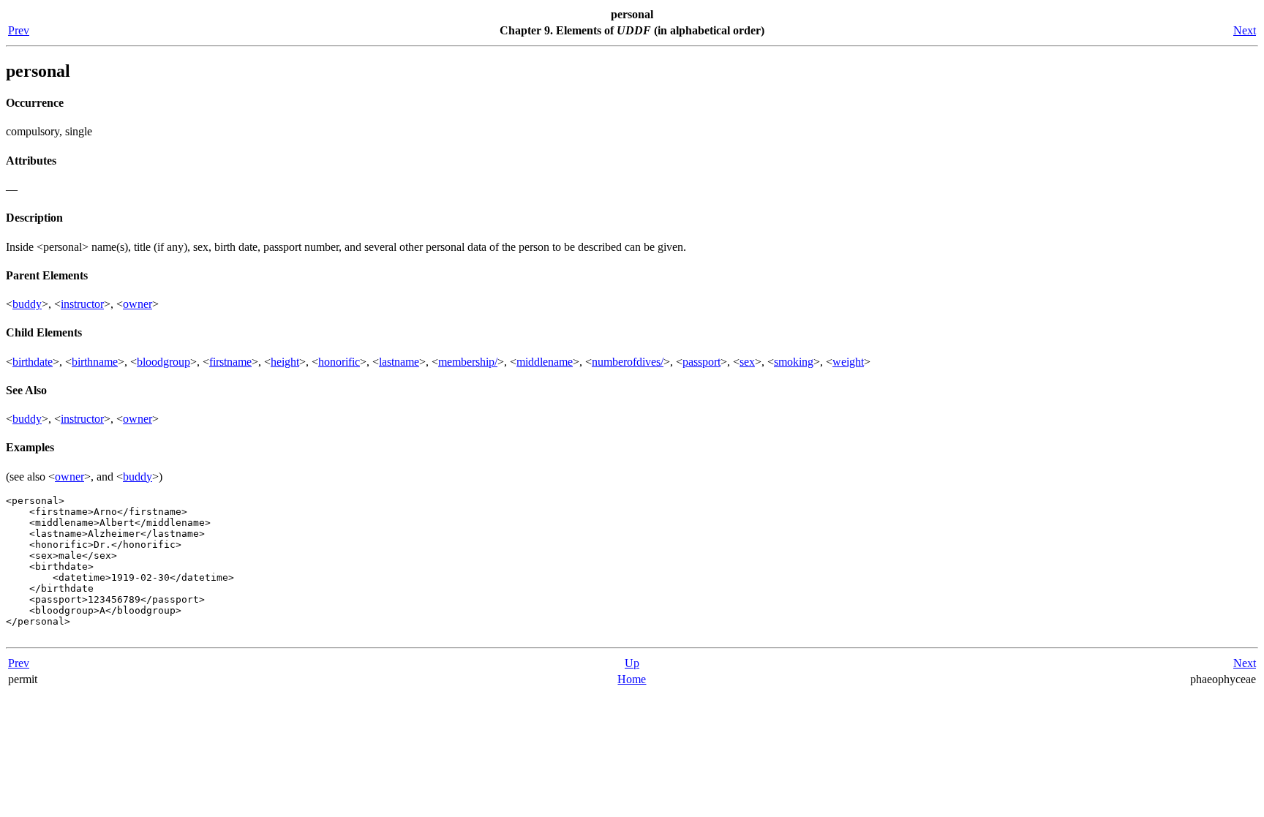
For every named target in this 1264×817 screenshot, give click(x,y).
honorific (339, 361)
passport (701, 361)
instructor (82, 304)
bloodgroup (163, 361)
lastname (399, 361)
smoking (793, 361)
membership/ (467, 361)
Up (632, 663)
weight (848, 361)
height (285, 361)
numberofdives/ (627, 361)
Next (1244, 30)
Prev (18, 30)
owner (137, 304)
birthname (95, 361)
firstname (230, 361)
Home (631, 679)
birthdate (32, 361)
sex (747, 361)
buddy (27, 304)
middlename (544, 361)
